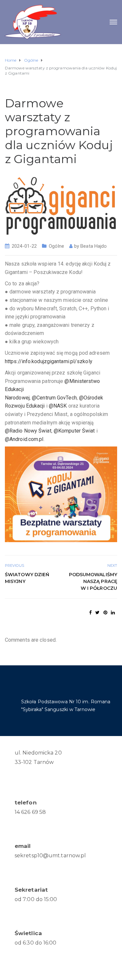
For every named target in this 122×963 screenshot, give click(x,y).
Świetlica (28, 933)
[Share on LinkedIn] (113, 612)
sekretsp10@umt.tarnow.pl (50, 855)
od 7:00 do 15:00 (36, 899)
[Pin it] (105, 612)
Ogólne (56, 246)
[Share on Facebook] (90, 612)
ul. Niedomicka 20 (38, 753)
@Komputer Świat (74, 431)
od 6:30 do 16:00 (36, 943)
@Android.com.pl (24, 439)
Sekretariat (31, 889)
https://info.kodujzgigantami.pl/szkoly (48, 361)
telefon (26, 802)
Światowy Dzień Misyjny (27, 578)
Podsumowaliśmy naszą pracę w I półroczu (93, 581)
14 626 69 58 (30, 812)
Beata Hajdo (93, 246)
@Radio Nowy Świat (28, 431)
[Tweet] (97, 612)
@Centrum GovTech (54, 398)
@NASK (58, 406)
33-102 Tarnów (34, 762)
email (23, 846)
